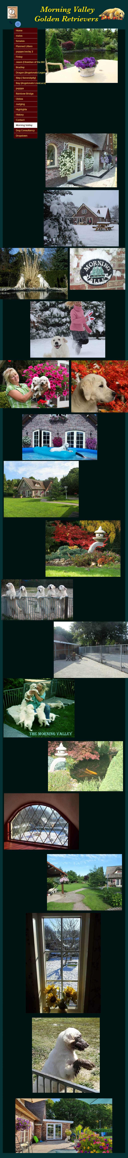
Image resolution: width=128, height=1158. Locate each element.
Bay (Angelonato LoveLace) (26, 83)
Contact (20, 119)
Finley (19, 56)
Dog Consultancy (25, 130)
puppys (20, 88)
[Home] (18, 24)
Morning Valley (24, 125)
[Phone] (10, 22)
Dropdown (21, 135)
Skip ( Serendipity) (26, 77)
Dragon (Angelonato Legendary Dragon (26, 72)
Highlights (21, 109)
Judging (20, 104)
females (20, 41)
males (19, 35)
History (20, 114)
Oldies (19, 98)
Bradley (20, 67)
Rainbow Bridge (25, 93)
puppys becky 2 (24, 51)
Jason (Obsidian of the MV (26, 62)
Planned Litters (24, 46)
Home (19, 30)
